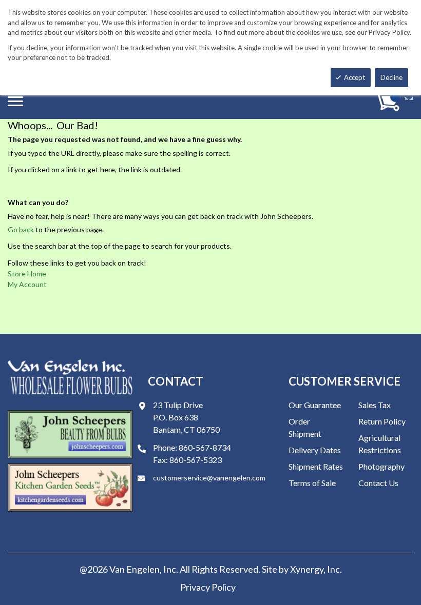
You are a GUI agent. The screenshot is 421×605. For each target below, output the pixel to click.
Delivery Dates (315, 450)
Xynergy (306, 569)
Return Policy (382, 421)
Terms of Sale (312, 483)
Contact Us (378, 483)
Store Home (27, 273)
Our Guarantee (315, 405)
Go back (21, 229)
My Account (27, 284)
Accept (354, 77)
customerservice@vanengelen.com (209, 477)
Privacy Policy (208, 587)
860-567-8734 (205, 447)
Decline (391, 77)
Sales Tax (374, 405)
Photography (381, 466)
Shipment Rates (316, 466)
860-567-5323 (195, 460)
